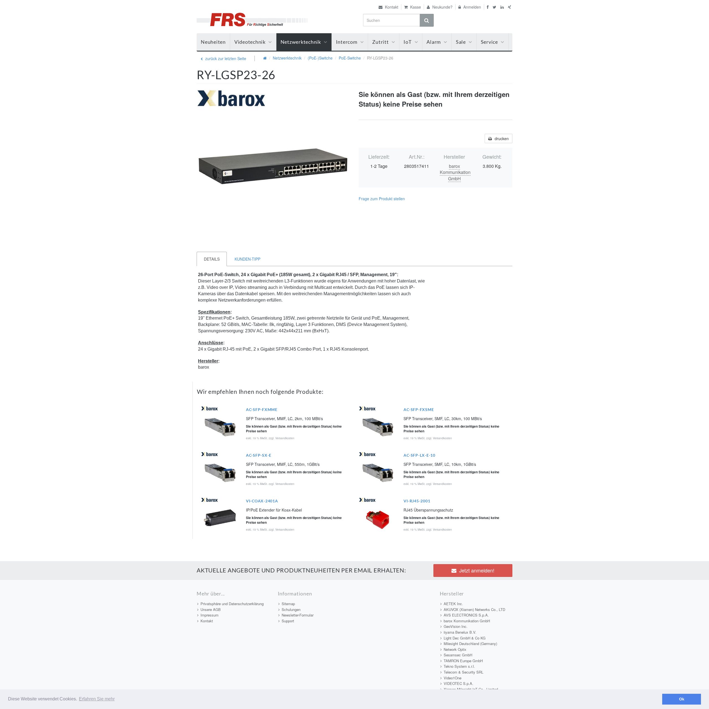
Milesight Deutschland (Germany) (470, 643)
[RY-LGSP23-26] (273, 166)
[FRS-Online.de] (252, 19)
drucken (502, 138)
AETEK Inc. (453, 603)
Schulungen (291, 609)
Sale (461, 42)
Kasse (415, 7)
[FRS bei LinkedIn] (502, 7)
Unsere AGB (211, 609)
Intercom (347, 42)
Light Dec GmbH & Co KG (464, 638)
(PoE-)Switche (320, 58)
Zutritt (380, 42)
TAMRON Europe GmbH (463, 660)
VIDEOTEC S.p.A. (458, 683)
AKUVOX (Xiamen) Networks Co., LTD (474, 609)
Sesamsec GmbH (458, 654)
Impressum (210, 615)
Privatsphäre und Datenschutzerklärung (232, 603)
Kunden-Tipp (247, 259)
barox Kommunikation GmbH (455, 172)
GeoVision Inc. (455, 626)
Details (212, 259)
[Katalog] (265, 58)
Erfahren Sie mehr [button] (97, 699)
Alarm (434, 42)
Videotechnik (250, 42)
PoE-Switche (350, 58)
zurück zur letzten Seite (225, 58)
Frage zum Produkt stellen (382, 198)
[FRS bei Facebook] (487, 7)
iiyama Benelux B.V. (460, 632)
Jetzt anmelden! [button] (476, 570)
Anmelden (471, 7)
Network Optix (455, 649)
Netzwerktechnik (301, 42)
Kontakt (391, 7)
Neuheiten (213, 42)
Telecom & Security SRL (463, 672)
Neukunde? (442, 7)
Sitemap (288, 603)
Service (489, 42)
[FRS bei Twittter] (495, 7)
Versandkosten (284, 438)
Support (288, 620)
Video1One (452, 677)
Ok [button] (681, 699)
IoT (408, 42)
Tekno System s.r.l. (459, 666)
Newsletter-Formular (298, 615)
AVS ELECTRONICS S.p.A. (466, 615)
